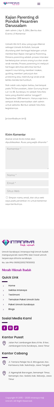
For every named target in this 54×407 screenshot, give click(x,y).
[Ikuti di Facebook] (4, 327)
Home (11, 285)
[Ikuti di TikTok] (16, 328)
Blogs (11, 309)
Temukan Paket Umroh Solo (23, 299)
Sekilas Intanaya (17, 290)
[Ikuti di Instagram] (10, 328)
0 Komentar (20, 34)
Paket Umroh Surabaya (21, 304)
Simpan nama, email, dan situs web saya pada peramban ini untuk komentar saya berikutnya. (26, 201)
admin (13, 30)
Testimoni (14, 294)
